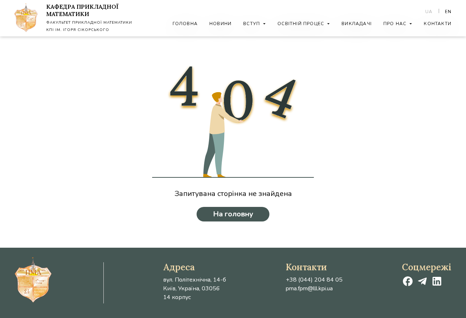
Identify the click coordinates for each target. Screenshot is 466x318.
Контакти (437, 24)
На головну (233, 214)
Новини (220, 24)
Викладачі (356, 24)
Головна (185, 24)
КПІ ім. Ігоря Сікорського (77, 29)
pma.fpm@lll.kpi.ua (309, 288)
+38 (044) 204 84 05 (314, 280)
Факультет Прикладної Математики (89, 22)
